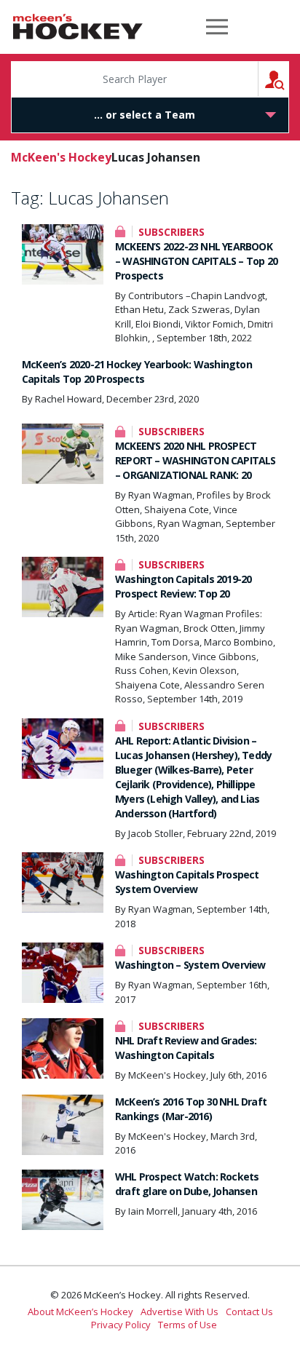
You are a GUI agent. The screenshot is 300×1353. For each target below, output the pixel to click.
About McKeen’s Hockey (80, 1311)
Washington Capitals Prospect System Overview (187, 882)
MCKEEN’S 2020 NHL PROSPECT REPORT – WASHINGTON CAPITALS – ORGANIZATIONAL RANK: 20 (195, 460)
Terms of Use (187, 1324)
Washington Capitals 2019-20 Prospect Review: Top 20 (183, 586)
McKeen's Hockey (78, 27)
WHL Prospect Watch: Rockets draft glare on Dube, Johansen (186, 1184)
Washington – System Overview (190, 965)
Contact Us (249, 1311)
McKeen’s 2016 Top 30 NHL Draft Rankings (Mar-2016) (191, 1109)
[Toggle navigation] (217, 27)
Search (288, 79)
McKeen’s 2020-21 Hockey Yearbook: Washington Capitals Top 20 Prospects (137, 371)
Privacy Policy (121, 1324)
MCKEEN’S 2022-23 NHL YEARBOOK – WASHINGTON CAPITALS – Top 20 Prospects (196, 260)
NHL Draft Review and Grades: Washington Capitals (186, 1047)
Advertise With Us (179, 1311)
